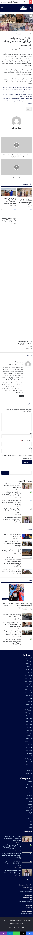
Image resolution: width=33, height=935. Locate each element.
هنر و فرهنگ (29, 818)
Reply (21, 396)
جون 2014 (29, 767)
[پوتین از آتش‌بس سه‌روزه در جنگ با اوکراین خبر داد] (27, 536)
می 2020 (29, 736)
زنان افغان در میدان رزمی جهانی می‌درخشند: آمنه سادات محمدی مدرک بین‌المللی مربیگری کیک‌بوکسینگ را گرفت (17, 605)
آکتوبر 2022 (29, 721)
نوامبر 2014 (29, 753)
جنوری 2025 (28, 712)
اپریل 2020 (29, 738)
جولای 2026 (29, 661)
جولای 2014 (29, 764)
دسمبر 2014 (29, 750)
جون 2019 (29, 744)
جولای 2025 (29, 695)
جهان (30, 792)
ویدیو (30, 827)
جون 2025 (29, 698)
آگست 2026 (28, 658)
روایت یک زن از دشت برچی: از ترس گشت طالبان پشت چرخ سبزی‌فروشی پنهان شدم (11, 615)
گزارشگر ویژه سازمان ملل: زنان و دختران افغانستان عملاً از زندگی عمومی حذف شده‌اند (12, 624)
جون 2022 (29, 724)
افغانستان (29, 784)
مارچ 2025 (29, 707)
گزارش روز (29, 810)
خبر (28, 109)
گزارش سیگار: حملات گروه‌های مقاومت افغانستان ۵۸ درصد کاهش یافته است (12, 543)
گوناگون (30, 812)
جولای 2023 (29, 715)
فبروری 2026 (28, 675)
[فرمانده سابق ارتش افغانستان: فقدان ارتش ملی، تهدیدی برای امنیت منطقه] (27, 571)
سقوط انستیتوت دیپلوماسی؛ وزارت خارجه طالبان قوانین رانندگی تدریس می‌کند (8, 220)
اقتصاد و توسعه (28, 787)
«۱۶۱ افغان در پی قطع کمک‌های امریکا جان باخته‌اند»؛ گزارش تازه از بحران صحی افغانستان (12, 493)
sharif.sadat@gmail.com (25, 901)
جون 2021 (29, 727)
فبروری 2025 (28, 710)
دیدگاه (30, 801)
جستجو (30, 469)
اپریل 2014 (29, 773)
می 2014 (29, 770)
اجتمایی (30, 781)
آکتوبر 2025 (29, 687)
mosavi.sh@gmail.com (26, 891)
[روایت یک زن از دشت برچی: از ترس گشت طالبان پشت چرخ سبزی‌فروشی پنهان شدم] (27, 616)
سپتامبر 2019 (28, 741)
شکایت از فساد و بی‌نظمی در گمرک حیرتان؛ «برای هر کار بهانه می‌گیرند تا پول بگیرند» (11, 502)
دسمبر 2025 (28, 681)
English (7, 2)
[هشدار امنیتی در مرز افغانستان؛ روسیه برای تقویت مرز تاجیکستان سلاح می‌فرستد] (24, 192)
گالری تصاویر (28, 807)
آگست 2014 (29, 761)
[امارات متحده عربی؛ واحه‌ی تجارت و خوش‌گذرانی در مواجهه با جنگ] (27, 552)
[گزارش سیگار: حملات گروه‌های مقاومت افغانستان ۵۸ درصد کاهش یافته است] (27, 543)
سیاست (30, 804)
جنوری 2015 (29, 747)
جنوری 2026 (28, 678)
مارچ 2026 (29, 672)
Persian (16, 2)
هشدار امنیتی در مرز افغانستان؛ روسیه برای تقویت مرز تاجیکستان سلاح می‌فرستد (12, 485)
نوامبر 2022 (29, 718)
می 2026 (29, 666)
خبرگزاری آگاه (18, 33)
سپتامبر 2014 (28, 759)
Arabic (3, 2)
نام (30, 433)
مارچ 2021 (29, 730)
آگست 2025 (28, 692)
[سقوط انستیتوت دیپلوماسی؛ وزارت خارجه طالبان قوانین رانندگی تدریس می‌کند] (8, 213)
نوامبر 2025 (29, 684)
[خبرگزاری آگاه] (24, 8)
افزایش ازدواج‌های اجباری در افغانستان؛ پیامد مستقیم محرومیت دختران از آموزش (12, 641)
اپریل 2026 (29, 669)
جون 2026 (29, 663)
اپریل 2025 (29, 704)
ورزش (30, 824)
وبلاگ (30, 448)
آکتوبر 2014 (29, 756)
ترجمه (30, 789)
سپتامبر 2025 (28, 689)
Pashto (11, 2)
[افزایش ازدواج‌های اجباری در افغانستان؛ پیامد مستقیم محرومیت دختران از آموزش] (27, 641)
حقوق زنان (29, 795)
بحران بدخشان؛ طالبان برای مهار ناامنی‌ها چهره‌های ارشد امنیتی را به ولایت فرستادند (12, 519)
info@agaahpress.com (26, 913)
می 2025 (29, 701)
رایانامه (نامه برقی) (26, 440)
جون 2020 (29, 733)
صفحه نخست (26, 33)
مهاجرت (30, 815)
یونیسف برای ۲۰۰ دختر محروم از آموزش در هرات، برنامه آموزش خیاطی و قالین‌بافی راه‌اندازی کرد (12, 632)
